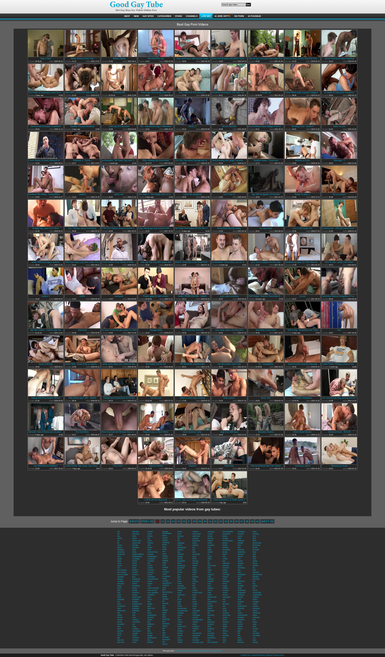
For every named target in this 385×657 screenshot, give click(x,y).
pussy (225, 552)
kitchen (195, 563)
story (240, 583)
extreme (165, 585)
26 (183, 521)
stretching (242, 590)
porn (209, 631)
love (194, 597)
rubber (225, 588)
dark (149, 606)
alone (119, 545)
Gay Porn (179, 651)
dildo (149, 626)
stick (239, 577)
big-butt (120, 640)
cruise (149, 581)
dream (165, 538)
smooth (241, 534)
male (194, 606)
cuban (149, 583)
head (179, 599)
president (226, 534)
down (164, 536)
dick (149, 622)
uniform (256, 597)
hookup (180, 613)
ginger (180, 556)
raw (224, 556)
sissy (225, 624)
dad (149, 602)
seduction (227, 597)
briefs (134, 588)
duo (164, 551)
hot (178, 617)
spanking (241, 552)
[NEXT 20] (267, 521)
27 (189, 521)
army (119, 563)
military (195, 629)
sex (224, 606)
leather (195, 577)
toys (254, 570)
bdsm (119, 615)
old (209, 563)
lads (194, 568)
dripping (165, 542)
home (179, 606)
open (210, 570)
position (211, 635)
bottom (135, 570)
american (121, 554)
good (179, 563)
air (118, 541)
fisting (164, 626)
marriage (196, 611)
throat (255, 547)
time (254, 559)
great (179, 570)
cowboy (150, 572)
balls (119, 597)
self (224, 602)
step (239, 572)
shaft (224, 611)
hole (179, 604)
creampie (151, 577)
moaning (196, 635)
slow (224, 640)
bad (118, 590)
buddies (135, 606)
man (194, 608)
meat (194, 624)
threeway (256, 545)
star (239, 570)
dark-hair (151, 608)
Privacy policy (278, 655)
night (210, 550)
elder (164, 563)
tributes (256, 577)
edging (165, 560)
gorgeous (181, 565)
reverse (226, 568)
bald (119, 595)
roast (225, 579)
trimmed (256, 579)
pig (209, 617)
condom (150, 561)
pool (209, 626)
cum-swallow (152, 592)
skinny (225, 631)
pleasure (211, 622)
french (165, 644)
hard (179, 592)
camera (135, 620)
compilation (152, 556)
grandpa (180, 568)
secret (225, 595)
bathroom (121, 611)
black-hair (136, 543)
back (119, 588)
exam (164, 578)
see (224, 599)
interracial (196, 534)
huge (179, 624)
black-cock (136, 541)
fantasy (165, 599)
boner (134, 561)
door (149, 640)
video (255, 599)
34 (225, 521)
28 (194, 521)
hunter (180, 635)
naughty (211, 545)
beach (119, 617)
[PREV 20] (147, 521)
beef (119, 629)
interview (196, 536)
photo (210, 608)
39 (252, 521)
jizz (193, 547)
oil (208, 561)
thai (254, 538)
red (224, 561)
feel (163, 606)
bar (118, 602)
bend (119, 633)
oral (209, 572)
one (209, 568)
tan (239, 635)
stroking (241, 595)
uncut (255, 590)
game (179, 545)
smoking (241, 532)
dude (164, 549)
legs (194, 579)
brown (134, 595)
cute (149, 597)
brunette (135, 599)
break (134, 583)
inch (179, 638)
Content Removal (258, 655)
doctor (149, 633)
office (210, 559)
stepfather (242, 574)
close (149, 541)
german (180, 554)
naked (210, 541)
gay (178, 552)
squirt (240, 565)
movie (210, 536)
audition (120, 581)
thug (254, 552)
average (120, 583)
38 (246, 521)
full (178, 538)
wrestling (256, 635)
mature (195, 622)
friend (179, 532)
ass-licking (121, 572)
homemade (182, 608)
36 (236, 521)
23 (167, 521)
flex (163, 628)
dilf (148, 629)
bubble (135, 602)
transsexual (257, 574)
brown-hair (136, 597)
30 (204, 521)
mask (194, 613)
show (225, 620)
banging (120, 599)
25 (178, 521)
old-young (212, 565)
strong (240, 597)
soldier (240, 543)
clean (149, 534)
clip (148, 538)
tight (254, 556)
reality (225, 559)
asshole (120, 577)
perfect (210, 606)
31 (210, 521)
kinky (194, 559)
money (195, 638)
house (180, 622)
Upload (269, 655)
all (118, 543)
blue (134, 550)
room (225, 583)
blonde (135, 545)
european (166, 576)
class (134, 642)
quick (225, 554)
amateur (120, 550)
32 (215, 521)
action (119, 538)
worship (256, 633)
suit (239, 611)
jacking (195, 538)
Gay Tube (209, 651)
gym (179, 577)
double (150, 642)
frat (163, 642)
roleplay (226, 581)
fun (178, 541)
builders (135, 608)
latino (194, 572)
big (118, 638)
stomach (241, 581)
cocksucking (152, 552)
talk (239, 631)
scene (225, 592)
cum (149, 586)
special (240, 554)
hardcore (181, 595)
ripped (225, 577)
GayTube (187, 651)
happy (180, 590)
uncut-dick (257, 592)
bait (118, 592)
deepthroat (151, 615)
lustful (194, 604)
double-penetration (167, 532)
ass (118, 568)
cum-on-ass (152, 590)
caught (135, 633)
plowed (211, 624)
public (225, 545)
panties (211, 588)
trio (254, 581)
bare (119, 604)
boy (133, 577)
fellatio (165, 610)
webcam (256, 617)
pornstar (211, 633)
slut (224, 642)
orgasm (211, 574)
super (240, 613)
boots (134, 563)
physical (211, 611)
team (255, 532)
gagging (180, 543)
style (239, 604)
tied (254, 554)
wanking (256, 608)
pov (209, 640)
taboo (240, 629)
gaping (180, 550)
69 (118, 534)
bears (119, 622)
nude (210, 556)
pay (209, 599)
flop (163, 633)
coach (149, 547)
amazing (120, 552)
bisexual (135, 534)
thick (254, 541)
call (133, 615)
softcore (241, 541)
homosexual (182, 611)
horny (179, 615)
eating (165, 556)
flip (163, 630)
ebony (165, 558)
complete (151, 559)
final (164, 617)
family (164, 597)
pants (210, 590)
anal (119, 556)
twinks (255, 586)
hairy (179, 581)
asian (119, 565)
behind (120, 631)
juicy (194, 556)
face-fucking (167, 592)
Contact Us (245, 655)
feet (163, 608)
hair (179, 579)
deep (149, 613)
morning (211, 532)
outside (211, 581)
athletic (120, 579)
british (134, 590)
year (254, 640)
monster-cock (197, 642)
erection (165, 572)
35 (231, 521)
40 (257, 521)
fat (163, 601)
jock (194, 552)
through (256, 550)
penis (210, 604)
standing (241, 568)
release (226, 565)
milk (194, 631)
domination (152, 638)
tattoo (240, 640)
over (209, 583)
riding (225, 570)
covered (150, 570)
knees (194, 565)
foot (163, 635)
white (255, 622)
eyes (164, 588)
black (134, 538)
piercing (211, 615)
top (254, 568)
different (150, 624)
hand (179, 583)
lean (194, 574)
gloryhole (181, 561)
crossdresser (152, 579)
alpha (119, 547)
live (193, 586)
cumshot (150, 595)
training (256, 572)
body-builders (138, 554)
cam (134, 617)
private (225, 538)
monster (195, 640)
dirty (149, 631)
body (134, 552)
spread (240, 563)
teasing (256, 534)
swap (240, 622)
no (209, 554)
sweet (240, 626)
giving (179, 559)
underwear (257, 595)
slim (224, 638)
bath (119, 608)
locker (194, 590)
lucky (194, 602)
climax (150, 536)
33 (220, 521)
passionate (212, 597)
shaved (226, 613)
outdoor (211, 579)
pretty (225, 536)
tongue (255, 565)
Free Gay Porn (198, 651)
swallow (241, 620)
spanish (241, 550)
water (255, 615)
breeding (136, 586)
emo (164, 565)
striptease (242, 592)
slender (226, 635)
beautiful (120, 624)
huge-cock (181, 626)
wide (255, 624)
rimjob (225, 572)
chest (134, 635)
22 (162, 521)
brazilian (135, 581)
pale (209, 586)
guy (178, 574)
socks (240, 536)
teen (254, 536)
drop (164, 547)
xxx (254, 638)
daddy (149, 604)
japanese (196, 541)
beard (119, 620)
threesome (257, 543)
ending (165, 567)
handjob (180, 586)
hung (179, 629)
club (149, 545)
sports (240, 561)
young (255, 642)
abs (118, 536)
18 (118, 532)
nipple (210, 552)
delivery (150, 617)
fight (164, 615)
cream (149, 574)
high (179, 602)
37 (241, 521)
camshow (136, 622)
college (150, 554)
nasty (210, 543)
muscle (210, 538)
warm (255, 611)
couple (150, 568)
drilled (165, 540)
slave (225, 633)
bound (135, 572)
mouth (210, 534)
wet (254, 620)
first (163, 621)
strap (240, 588)
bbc (118, 613)
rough (225, 586)
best (119, 635)
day (148, 611)
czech (149, 599)
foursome (166, 639)
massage (196, 615)
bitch (134, 536)
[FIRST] (134, 521)
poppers (211, 629)
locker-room (197, 592)
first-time (165, 624)
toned (255, 563)
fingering (166, 619)
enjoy (164, 569)
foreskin (165, 637)
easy (164, 554)
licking (195, 581)
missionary (196, 633)
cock (149, 550)
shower (226, 622)
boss (134, 568)
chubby (135, 640)
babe (119, 586)
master (195, 617)
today (255, 561)
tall (239, 633)
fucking (180, 536)
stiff (239, 579)
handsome (181, 588)
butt (133, 613)
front (179, 534)
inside (179, 642)
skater (225, 626)
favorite (165, 603)
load (194, 588)
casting (135, 629)
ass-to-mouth (122, 574)
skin (224, 629)
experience (167, 583)
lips (193, 583)
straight (241, 586)
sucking (241, 608)
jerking (195, 545)
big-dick (135, 532)
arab (119, 561)
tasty (239, 638)
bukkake (135, 611)
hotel (179, 620)
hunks (179, 633)
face (164, 590)
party (210, 595)
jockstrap (196, 554)
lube (194, 599)
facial (164, 594)
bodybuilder (137, 556)
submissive (242, 606)
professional (228, 541)
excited (165, 581)
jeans (194, 543)
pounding (211, 638)
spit (239, 559)
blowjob (135, 547)
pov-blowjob (213, 642)
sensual (226, 604)
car (133, 624)
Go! (248, 4)
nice (209, 547)
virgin (255, 604)
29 (199, 521)
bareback (121, 606)
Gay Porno (218, 651)
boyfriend (136, 579)
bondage (136, 559)
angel (119, 559)
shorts (225, 617)
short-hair (226, 615)
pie (209, 613)
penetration (212, 602)
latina (194, 570)
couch (149, 565)
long (194, 595)
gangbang (181, 547)
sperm (240, 556)
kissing (195, 561)
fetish (164, 612)
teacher (241, 642)
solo (239, 545)
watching (256, 613)
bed (118, 626)
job (193, 550)
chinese (135, 638)
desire (149, 620)
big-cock (120, 642)
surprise (241, 617)
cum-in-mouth (153, 588)
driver (164, 545)
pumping (226, 550)
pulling (225, 547)
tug (254, 583)
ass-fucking (122, 570)
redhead (226, 563)
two (254, 588)
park (209, 592)
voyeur (255, 606)
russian (226, 590)
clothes (150, 543)
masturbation (197, 620)
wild (254, 626)
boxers (135, 574)
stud (239, 599)
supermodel (242, 615)
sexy (224, 608)
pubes (225, 543)
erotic (164, 574)
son (239, 547)
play (209, 620)
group (179, 572)
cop (148, 563)
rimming (226, 574)
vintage (256, 602)
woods (255, 629)
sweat (240, 624)
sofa (239, 538)
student (241, 602)
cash (134, 626)
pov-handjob (228, 532)
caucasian (136, 631)
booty (134, 565)
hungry (180, 631)
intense (195, 532)
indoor (180, 640)
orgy (209, 577)
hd (178, 597)
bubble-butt (137, 604)
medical (195, 626)
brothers (135, 592)
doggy (149, 635)
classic (150, 532)
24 (173, 521)
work (255, 631)
